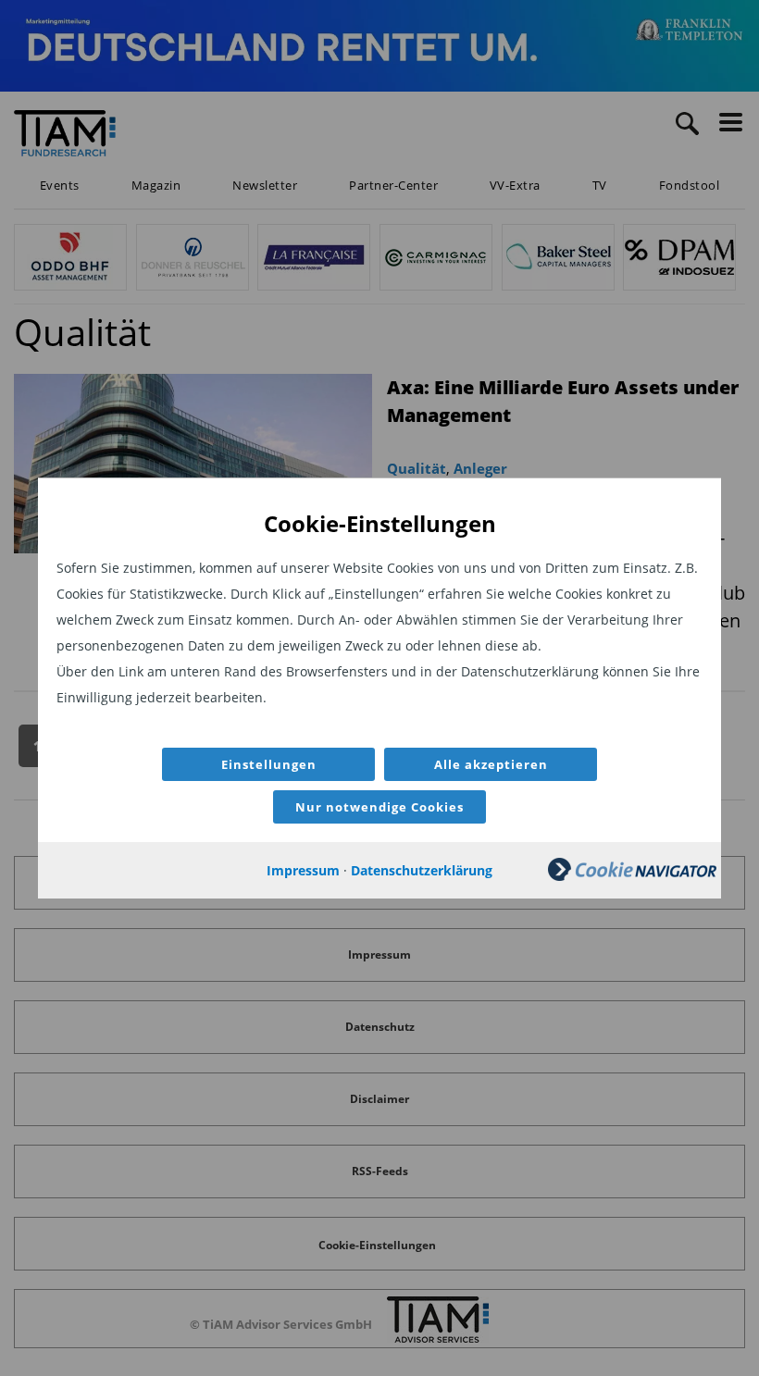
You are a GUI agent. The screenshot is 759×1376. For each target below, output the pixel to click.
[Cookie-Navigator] (632, 876)
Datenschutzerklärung (421, 870)
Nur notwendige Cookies (379, 807)
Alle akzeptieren (491, 764)
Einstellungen (269, 764)
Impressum (303, 870)
